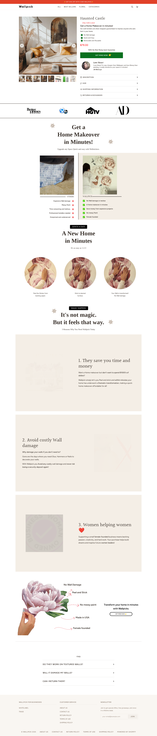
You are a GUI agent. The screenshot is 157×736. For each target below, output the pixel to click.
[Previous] (22, 46)
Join (133, 716)
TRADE (21, 712)
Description (88, 77)
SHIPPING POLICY (66, 723)
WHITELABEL (24, 708)
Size (84, 83)
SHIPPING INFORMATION (93, 89)
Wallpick (27, 732)
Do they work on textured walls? (63, 664)
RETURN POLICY (66, 715)
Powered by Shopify (126, 732)
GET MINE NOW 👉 (121, 614)
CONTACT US (64, 712)
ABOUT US (63, 708)
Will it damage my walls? (57, 673)
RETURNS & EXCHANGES (92, 95)
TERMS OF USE (65, 719)
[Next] (74, 46)
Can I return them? (54, 681)
